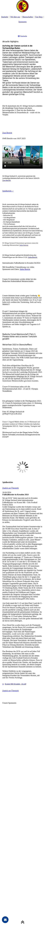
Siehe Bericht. (32, 257)
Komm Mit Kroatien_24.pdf (15, 684)
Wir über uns (15, 17)
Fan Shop (39, 17)
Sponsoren (22, 22)
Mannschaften (27, 17)
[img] (22, 6)
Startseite (4, 17)
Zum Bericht (7, 133)
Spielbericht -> (8, 191)
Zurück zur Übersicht (10, 488)
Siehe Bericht (23, 245)
